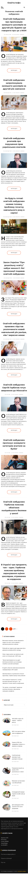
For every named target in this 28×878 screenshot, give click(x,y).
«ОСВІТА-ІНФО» (22, 871)
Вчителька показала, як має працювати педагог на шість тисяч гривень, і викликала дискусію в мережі (13, 642)
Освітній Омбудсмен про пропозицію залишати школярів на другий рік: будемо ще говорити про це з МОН (14, 25)
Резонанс (4, 839)
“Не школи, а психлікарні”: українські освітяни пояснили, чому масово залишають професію (12, 689)
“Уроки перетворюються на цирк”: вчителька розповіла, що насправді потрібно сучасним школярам (12, 661)
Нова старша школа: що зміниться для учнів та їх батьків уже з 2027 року (13, 655)
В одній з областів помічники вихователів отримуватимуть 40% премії (14, 668)
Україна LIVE (4, 837)
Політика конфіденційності (8, 854)
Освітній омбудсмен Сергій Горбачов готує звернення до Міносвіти (14, 388)
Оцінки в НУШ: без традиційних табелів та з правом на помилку (18, 744)
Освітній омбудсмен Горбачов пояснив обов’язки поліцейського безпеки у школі (14, 508)
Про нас (3, 862)
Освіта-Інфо (14, 3)
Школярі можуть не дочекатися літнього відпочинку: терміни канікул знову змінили (14, 674)
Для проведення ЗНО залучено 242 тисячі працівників (17, 806)
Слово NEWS (5, 841)
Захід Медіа (4, 843)
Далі (14, 628)
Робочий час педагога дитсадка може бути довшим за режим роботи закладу (14, 649)
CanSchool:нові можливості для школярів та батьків (17, 757)
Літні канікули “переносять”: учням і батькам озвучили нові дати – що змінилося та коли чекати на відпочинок (13, 681)
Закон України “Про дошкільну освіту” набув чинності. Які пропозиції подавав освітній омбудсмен (14, 268)
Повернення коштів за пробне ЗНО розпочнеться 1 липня (18, 769)
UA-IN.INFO (4, 845)
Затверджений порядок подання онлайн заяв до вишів (18, 793)
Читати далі (14, 70)
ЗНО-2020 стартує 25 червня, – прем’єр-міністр (17, 720)
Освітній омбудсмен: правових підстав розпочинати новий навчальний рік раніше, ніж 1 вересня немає (14, 329)
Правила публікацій (6, 858)
